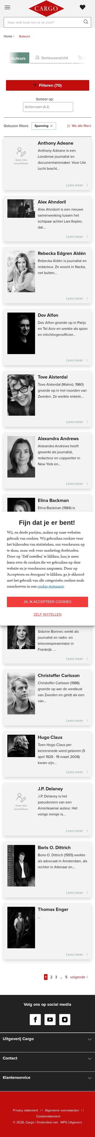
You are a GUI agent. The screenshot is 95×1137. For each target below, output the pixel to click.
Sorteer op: (45, 99)
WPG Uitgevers (71, 1122)
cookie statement (50, 586)
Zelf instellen (48, 614)
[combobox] (48, 107)
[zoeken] (87, 22)
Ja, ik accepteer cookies (47, 602)
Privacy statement (25, 1110)
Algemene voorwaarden (62, 1110)
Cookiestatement (48, 1116)
